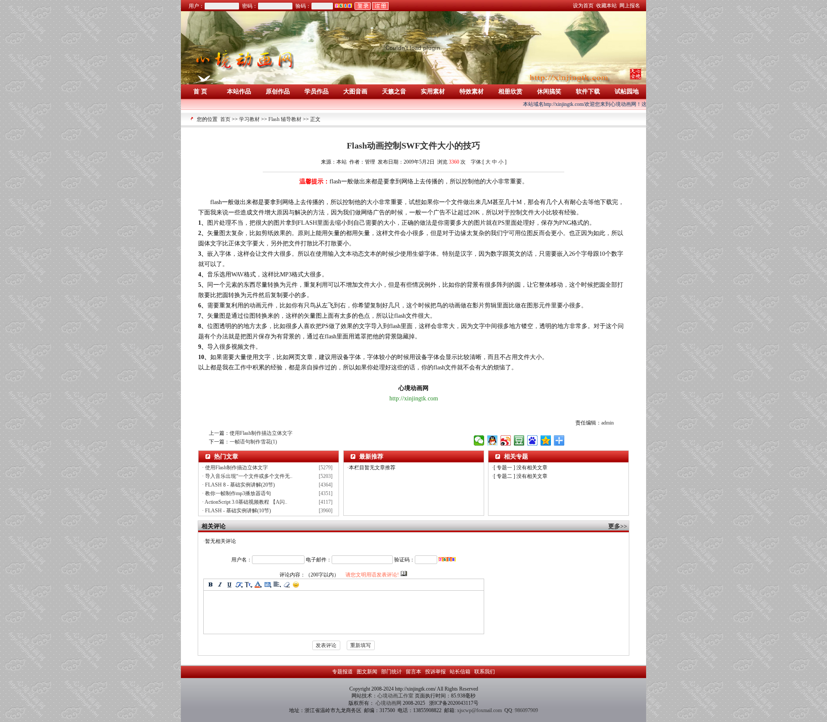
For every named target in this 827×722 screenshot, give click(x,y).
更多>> (618, 526)
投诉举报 (435, 672)
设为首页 (584, 6)
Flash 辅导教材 (285, 119)
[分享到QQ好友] (492, 440)
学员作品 (317, 91)
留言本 (413, 672)
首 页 (200, 91)
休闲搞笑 (549, 91)
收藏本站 (607, 6)
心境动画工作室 (396, 696)
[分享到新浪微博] (506, 440)
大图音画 (355, 91)
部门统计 (391, 672)
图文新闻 (367, 672)
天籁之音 (394, 91)
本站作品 (239, 91)
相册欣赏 (510, 91)
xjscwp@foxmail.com (479, 710)
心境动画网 (388, 703)
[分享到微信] (479, 440)
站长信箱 (460, 672)
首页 (225, 119)
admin (607, 423)
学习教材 (249, 119)
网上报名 (630, 6)
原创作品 (278, 91)
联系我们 (484, 672)
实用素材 (433, 91)
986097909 (526, 710)
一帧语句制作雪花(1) (253, 442)
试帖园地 (627, 91)
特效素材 (472, 91)
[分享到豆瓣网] (519, 440)
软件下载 (588, 91)
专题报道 (343, 672)
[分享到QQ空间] (546, 440)
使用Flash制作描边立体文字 (261, 433)
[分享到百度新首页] (532, 440)
